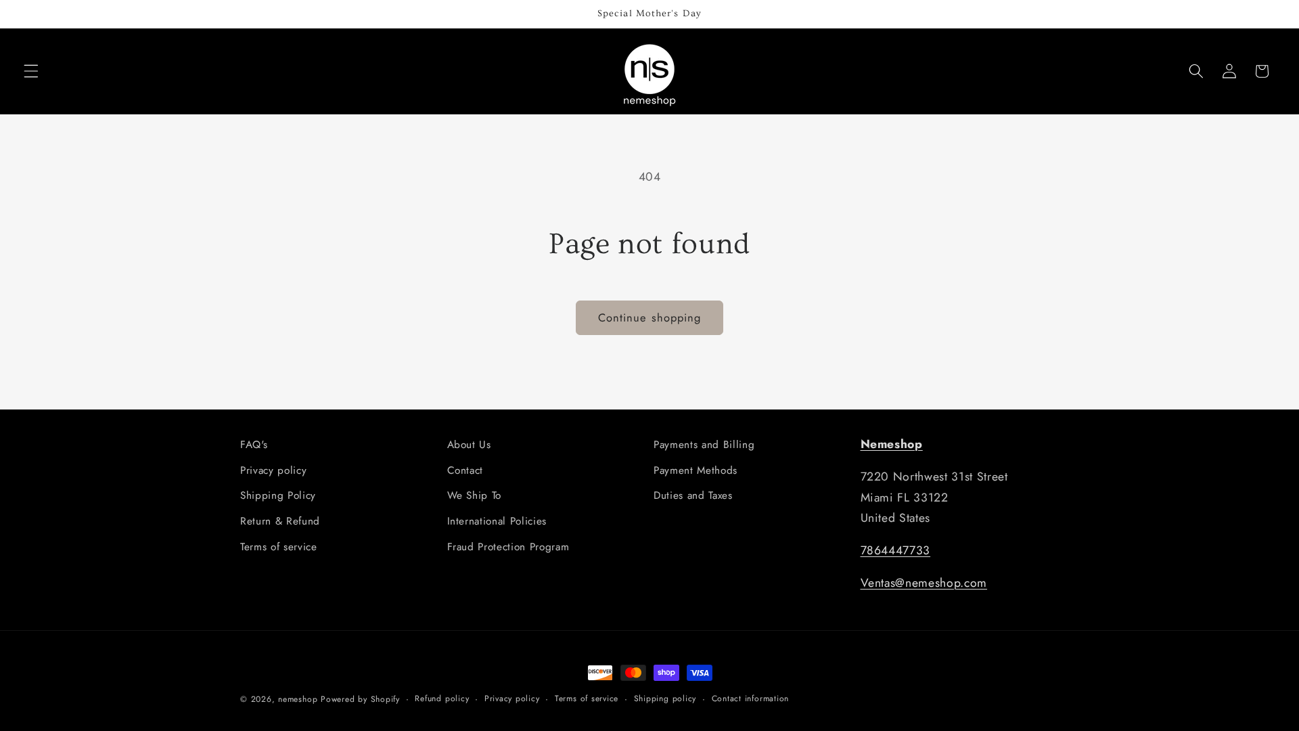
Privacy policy (273, 470)
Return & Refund (280, 521)
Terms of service (278, 546)
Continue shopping (650, 317)
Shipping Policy (278, 495)
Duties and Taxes (693, 495)
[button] (31, 71)
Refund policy (442, 698)
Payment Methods (695, 470)
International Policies (497, 521)
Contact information (751, 698)
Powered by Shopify (360, 699)
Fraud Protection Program (508, 546)
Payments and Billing (704, 444)
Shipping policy (665, 698)
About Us (469, 444)
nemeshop (297, 699)
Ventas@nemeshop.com (924, 583)
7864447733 (896, 550)
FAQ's (253, 444)
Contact (465, 470)
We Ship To (474, 495)
